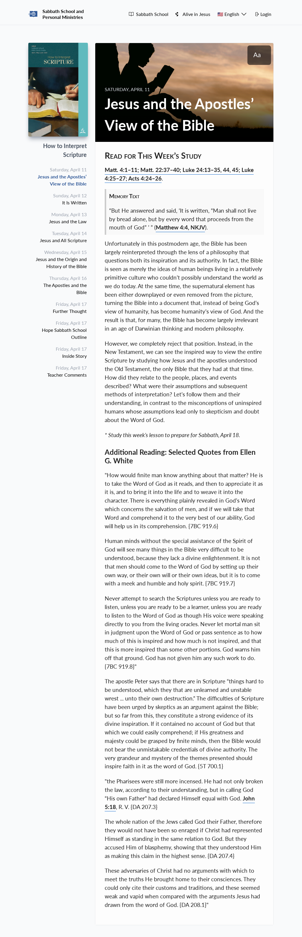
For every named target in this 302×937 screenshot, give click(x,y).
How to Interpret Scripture (65, 150)
